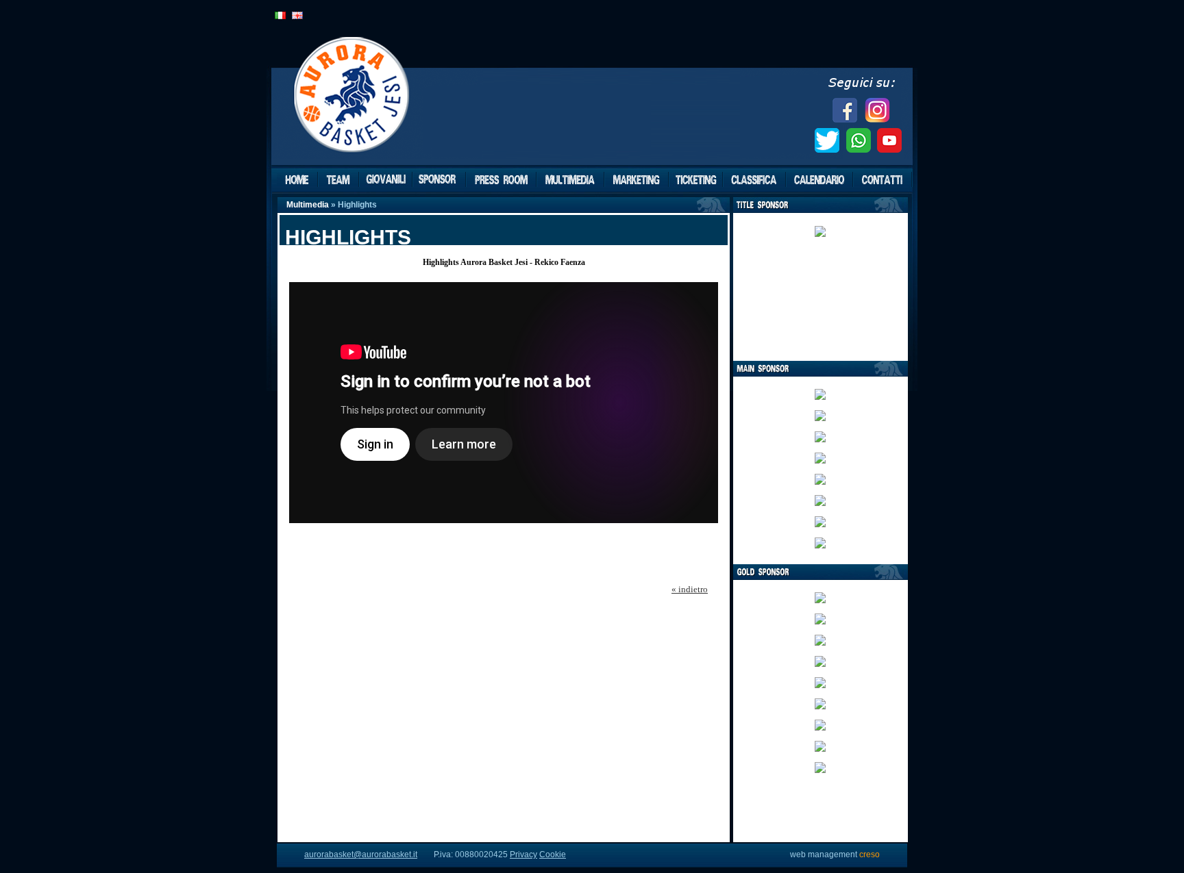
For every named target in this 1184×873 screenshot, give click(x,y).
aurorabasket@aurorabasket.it (360, 854)
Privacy (523, 854)
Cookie (552, 854)
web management (835, 854)
